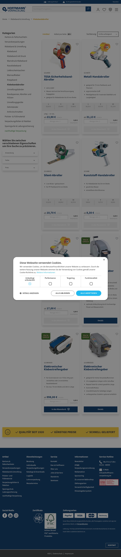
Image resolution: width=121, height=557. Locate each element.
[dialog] (60, 278)
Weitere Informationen (46, 272)
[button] (29, 293)
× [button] (104, 260)
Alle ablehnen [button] (63, 293)
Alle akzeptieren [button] (89, 293)
